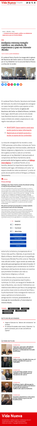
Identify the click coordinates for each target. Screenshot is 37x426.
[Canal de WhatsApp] (15, 84)
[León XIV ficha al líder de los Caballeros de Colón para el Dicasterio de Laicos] (6, 374)
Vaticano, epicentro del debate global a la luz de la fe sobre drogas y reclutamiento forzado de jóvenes (24, 349)
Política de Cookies (7, 423)
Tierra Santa (7, 313)
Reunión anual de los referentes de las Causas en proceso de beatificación (24, 398)
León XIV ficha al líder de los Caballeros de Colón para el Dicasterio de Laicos (22, 373)
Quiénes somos (15, 420)
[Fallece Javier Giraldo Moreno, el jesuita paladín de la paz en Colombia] (6, 362)
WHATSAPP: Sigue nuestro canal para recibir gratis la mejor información (20, 128)
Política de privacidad (19, 421)
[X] (5, 84)
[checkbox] (12, 221)
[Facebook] (2, 84)
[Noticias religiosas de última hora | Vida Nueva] (8, 3)
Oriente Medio (8, 311)
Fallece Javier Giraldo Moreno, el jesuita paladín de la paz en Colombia (24, 361)
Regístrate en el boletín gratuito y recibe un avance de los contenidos (19, 134)
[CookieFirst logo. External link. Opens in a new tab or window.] (4, 179)
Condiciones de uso (25, 420)
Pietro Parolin (21, 311)
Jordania (25, 309)
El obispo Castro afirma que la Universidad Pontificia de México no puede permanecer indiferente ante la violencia (24, 386)
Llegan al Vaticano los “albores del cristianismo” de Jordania (20, 323)
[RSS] (21, 84)
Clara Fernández (14, 54)
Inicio (3, 31)
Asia (13, 31)
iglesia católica (14, 309)
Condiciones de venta (7, 421)
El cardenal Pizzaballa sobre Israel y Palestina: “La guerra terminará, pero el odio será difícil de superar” (20, 328)
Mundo (9, 31)
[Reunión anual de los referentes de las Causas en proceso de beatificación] (6, 399)
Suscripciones (5, 420)
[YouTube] (8, 84)
